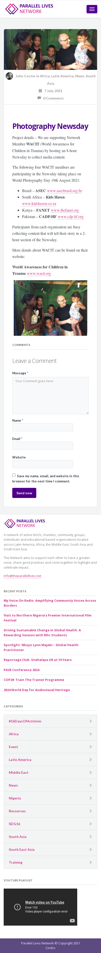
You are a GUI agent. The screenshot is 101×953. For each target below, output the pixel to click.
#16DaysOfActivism (25, 721)
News (79, 76)
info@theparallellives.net (22, 576)
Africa (45, 76)
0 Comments (52, 98)
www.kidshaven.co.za (39, 203)
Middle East (18, 772)
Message (20, 373)
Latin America (62, 76)
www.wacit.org (39, 273)
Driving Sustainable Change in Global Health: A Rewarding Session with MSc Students (42, 632)
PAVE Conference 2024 (21, 670)
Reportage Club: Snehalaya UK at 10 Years (38, 659)
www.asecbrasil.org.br (64, 190)
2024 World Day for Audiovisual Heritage (37, 690)
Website (19, 457)
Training (15, 862)
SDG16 (14, 824)
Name (17, 420)
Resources (17, 811)
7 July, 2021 (52, 91)
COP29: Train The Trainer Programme (34, 679)
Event (13, 747)
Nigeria (15, 798)
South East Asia (22, 849)
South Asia (17, 836)
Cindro (50, 948)
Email (17, 439)
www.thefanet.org (65, 210)
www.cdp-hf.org (71, 216)
